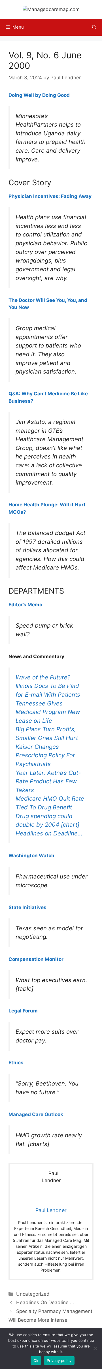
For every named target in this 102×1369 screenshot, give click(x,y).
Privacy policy (59, 1360)
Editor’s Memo (25, 604)
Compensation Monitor (35, 959)
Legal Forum (23, 1011)
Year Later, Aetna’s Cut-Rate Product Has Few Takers (48, 781)
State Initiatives (27, 907)
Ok (36, 1360)
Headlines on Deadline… (49, 833)
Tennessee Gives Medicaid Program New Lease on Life (48, 712)
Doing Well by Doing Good (39, 95)
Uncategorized (33, 1294)
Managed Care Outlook (35, 1114)
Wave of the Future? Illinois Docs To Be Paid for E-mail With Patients (48, 686)
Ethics (16, 1062)
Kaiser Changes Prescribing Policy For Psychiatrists (45, 755)
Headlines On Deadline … (45, 1302)
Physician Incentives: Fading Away (50, 196)
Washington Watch (31, 855)
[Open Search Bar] (94, 27)
